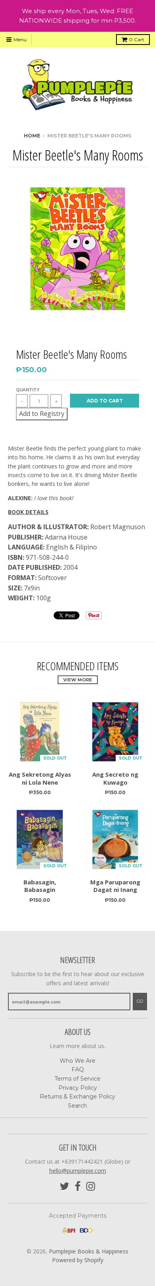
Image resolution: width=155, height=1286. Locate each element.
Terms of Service (77, 1078)
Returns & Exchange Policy (77, 1096)
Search (77, 1105)
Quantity (27, 390)
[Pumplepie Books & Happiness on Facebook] (78, 1186)
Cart (136, 40)
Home (32, 136)
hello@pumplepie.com (77, 1170)
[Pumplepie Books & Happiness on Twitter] (64, 1186)
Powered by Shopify (77, 1260)
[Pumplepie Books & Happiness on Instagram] (90, 1186)
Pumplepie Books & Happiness (88, 1251)
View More (77, 680)
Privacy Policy (77, 1087)
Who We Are (77, 1060)
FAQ (78, 1069)
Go (140, 1001)
